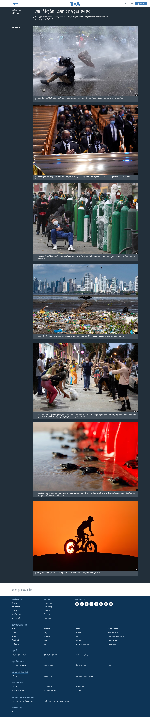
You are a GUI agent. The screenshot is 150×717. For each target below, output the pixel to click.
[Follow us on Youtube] (87, 604)
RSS (109, 665)
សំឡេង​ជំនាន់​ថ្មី (48, 614)
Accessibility (80, 686)
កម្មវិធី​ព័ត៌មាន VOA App (19, 665)
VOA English (48, 686)
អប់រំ (45, 644)
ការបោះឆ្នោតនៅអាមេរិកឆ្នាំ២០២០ (116, 636)
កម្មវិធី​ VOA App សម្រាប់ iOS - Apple (23, 701)
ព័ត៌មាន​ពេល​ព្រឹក (48, 603)
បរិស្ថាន (78, 629)
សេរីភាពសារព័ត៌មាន (113, 633)
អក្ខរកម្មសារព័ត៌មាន (113, 629)
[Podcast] (106, 604)
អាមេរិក (14, 636)
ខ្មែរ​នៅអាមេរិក (16, 640)
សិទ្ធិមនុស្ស (47, 636)
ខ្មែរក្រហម (78, 640)
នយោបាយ (47, 629)
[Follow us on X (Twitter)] (82, 604)
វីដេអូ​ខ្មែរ (14, 603)
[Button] (16, 28)
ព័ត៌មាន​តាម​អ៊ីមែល (81, 665)
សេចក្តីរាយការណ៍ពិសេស (82, 644)
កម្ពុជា (13, 629)
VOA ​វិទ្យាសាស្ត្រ (16, 614)
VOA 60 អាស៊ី (16, 618)
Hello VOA (47, 610)
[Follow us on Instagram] (91, 604)
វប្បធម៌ (77, 636)
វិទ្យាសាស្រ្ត (78, 633)
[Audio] (126, 3)
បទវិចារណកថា (112, 644)
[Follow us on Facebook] (77, 604)
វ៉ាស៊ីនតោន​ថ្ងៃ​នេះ (16, 607)
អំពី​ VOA (14, 676)
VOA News (15, 13)
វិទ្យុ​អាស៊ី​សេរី (79, 690)
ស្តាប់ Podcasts (48, 665)
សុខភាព (46, 640)
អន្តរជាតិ (15, 3)
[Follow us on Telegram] (96, 604)
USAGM (14, 686)
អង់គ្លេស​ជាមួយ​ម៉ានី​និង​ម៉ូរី (19, 655)
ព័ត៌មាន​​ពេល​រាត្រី (48, 607)
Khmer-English (112, 640)
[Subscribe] (111, 604)
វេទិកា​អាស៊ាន (47, 618)
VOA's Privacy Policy (50, 690)
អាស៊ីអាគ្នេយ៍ (15, 644)
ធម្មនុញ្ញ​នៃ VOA (48, 676)
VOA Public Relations (19, 690)
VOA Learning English (83, 655)
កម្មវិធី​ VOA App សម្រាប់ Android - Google (56, 701)
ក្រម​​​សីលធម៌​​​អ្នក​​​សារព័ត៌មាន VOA (85, 676)
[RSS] (101, 604)
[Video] (132, 3)
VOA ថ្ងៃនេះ (15, 610)
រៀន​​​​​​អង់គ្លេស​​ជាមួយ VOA (51, 655)
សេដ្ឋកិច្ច (46, 633)
